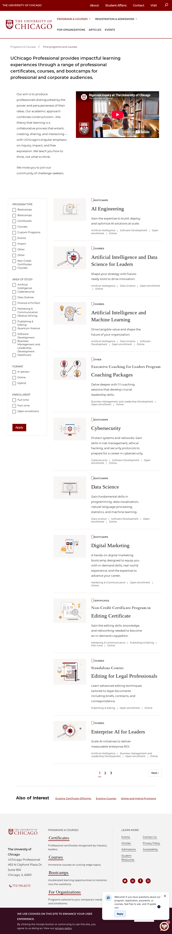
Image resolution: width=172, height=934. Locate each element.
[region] (137, 902)
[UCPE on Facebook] (140, 881)
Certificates (59, 837)
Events (110, 29)
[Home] (29, 24)
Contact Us (150, 837)
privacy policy (63, 928)
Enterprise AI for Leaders (118, 732)
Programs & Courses (72, 19)
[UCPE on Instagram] (148, 881)
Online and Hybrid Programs (138, 798)
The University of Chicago (22, 5)
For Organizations (71, 29)
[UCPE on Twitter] (124, 881)
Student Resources (127, 857)
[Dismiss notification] (165, 896)
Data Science (105, 487)
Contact (138, 5)
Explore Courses (106, 798)
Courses (56, 857)
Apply (19, 427)
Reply (120, 913)
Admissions (128, 849)
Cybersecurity (106, 428)
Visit (154, 5)
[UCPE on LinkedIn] (132, 881)
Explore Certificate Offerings (73, 798)
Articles (95, 29)
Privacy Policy (151, 843)
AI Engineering (107, 209)
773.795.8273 (21, 885)
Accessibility (150, 849)
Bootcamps (58, 872)
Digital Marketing (110, 545)
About (94, 5)
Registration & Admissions (114, 19)
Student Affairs (115, 5)
